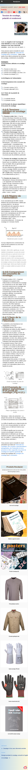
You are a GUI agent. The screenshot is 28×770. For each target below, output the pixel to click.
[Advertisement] (7, 28)
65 (26, 12)
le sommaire (13, 54)
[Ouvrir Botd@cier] (25, 767)
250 (11, 12)
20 (21, 12)
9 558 (5, 12)
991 (16, 12)
